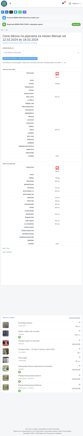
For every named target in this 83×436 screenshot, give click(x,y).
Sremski (30, 240)
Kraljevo (30, 97)
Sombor (30, 143)
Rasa (32, 80)
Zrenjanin (30, 153)
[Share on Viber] (24, 12)
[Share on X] (11, 12)
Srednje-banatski (27, 237)
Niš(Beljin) (29, 103)
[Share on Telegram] (15, 12)
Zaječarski (29, 211)
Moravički (30, 214)
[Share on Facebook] (2, 12)
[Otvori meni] (10, 3)
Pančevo (30, 139)
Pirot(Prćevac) (28, 106)
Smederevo (29, 113)
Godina (31, 156)
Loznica (30, 100)
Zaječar (30, 120)
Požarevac (29, 110)
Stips (8, 248)
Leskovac (30, 123)
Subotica (30, 149)
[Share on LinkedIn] (7, 12)
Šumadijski (29, 217)
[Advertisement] (41, 269)
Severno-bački (28, 234)
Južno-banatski (27, 230)
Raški (31, 207)
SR (7, 30)
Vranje (31, 116)
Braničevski (29, 184)
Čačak (31, 90)
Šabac (31, 126)
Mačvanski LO (28, 191)
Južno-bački (29, 227)
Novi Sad (30, 136)
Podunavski (29, 204)
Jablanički (29, 221)
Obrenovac (29, 87)
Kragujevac (29, 93)
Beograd (30, 181)
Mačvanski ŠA (28, 194)
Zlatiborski (29, 224)
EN (2, 30)
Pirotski (30, 201)
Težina (31, 83)
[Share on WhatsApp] (20, 12)
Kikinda (31, 133)
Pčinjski (30, 188)
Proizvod (30, 73)
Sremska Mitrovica (26, 146)
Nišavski (30, 197)
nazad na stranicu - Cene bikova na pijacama (20, 58)
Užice (32, 129)
